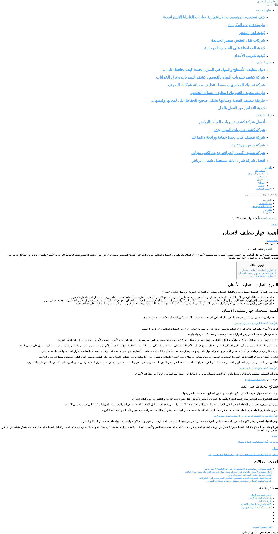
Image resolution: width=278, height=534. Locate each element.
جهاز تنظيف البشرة (255, 379)
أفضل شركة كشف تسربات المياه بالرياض (232, 122)
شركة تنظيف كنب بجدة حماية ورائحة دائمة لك (228, 137)
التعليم (261, 185)
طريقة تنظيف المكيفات (246, 25)
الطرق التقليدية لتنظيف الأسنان (258, 270)
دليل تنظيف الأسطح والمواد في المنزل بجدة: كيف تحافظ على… (214, 69)
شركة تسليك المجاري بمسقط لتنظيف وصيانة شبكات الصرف (216, 85)
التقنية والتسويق (256, 173)
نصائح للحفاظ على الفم (263, 276)
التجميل (261, 179)
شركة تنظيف (265, 501)
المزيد (268, 167)
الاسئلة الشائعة (264, 188)
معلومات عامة (264, 10)
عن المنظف (265, 203)
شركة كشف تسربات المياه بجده (239, 130)
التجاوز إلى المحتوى (267, 1)
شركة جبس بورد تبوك (247, 145)
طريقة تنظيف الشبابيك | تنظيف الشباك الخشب (227, 93)
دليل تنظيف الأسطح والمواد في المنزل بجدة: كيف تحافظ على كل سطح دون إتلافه (228, 471)
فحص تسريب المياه (261, 495)
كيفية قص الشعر (252, 33)
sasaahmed (272, 240)
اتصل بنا (267, 212)
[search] (246, 195)
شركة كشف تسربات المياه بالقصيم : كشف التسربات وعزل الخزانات (210, 77)
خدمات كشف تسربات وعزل (256, 507)
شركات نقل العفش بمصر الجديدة (238, 40)
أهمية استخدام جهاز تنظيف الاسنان (257, 273)
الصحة (261, 176)
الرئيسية (267, 200)
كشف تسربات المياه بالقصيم (256, 504)
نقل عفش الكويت (262, 526)
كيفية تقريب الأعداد (249, 55)
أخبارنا (268, 209)
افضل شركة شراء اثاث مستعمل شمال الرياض (227, 160)
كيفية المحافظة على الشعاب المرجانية (234, 48)
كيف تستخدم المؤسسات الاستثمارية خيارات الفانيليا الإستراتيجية (214, 17)
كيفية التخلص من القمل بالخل (241, 108)
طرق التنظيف (264, 62)
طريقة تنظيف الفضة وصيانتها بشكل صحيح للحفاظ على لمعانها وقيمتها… (208, 100)
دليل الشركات (264, 115)
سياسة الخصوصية (262, 206)
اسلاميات (260, 170)
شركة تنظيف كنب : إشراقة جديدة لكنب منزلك (228, 153)
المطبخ (261, 182)
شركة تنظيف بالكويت (260, 498)
